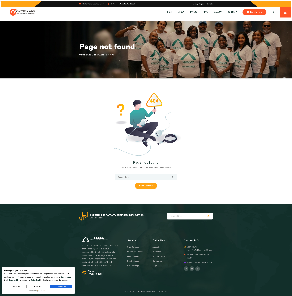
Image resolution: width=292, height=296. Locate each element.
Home (170, 12)
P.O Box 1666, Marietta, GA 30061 (122, 4)
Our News (157, 252)
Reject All (38, 286)
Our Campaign (133, 266)
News (206, 12)
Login (195, 4)
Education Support (135, 252)
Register (202, 4)
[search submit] (172, 177)
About (181, 12)
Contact (232, 12)
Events (193, 12)
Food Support (133, 256)
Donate (210, 4)
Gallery (218, 12)
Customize (15, 286)
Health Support (133, 261)
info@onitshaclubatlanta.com (93, 4)
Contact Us (157, 261)
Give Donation (133, 247)
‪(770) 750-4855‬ (95, 274)
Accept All (61, 286)
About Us (156, 247)
